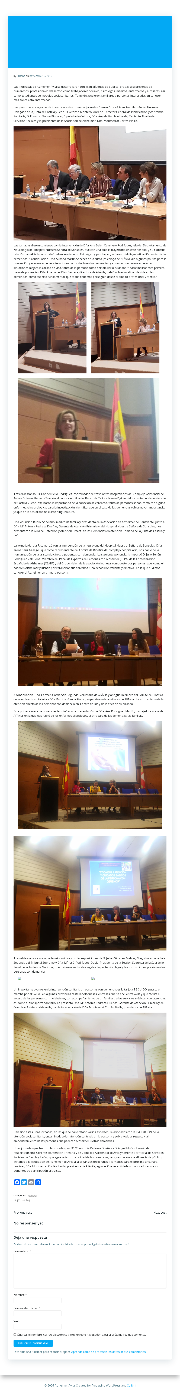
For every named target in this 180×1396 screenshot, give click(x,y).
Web (17, 1321)
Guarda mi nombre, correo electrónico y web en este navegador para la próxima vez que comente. (81, 1335)
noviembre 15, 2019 (41, 76)
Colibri (131, 1385)
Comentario (22, 1251)
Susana (21, 76)
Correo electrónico (27, 1308)
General (32, 1195)
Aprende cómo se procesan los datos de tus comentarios (108, 1352)
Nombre (20, 1295)
